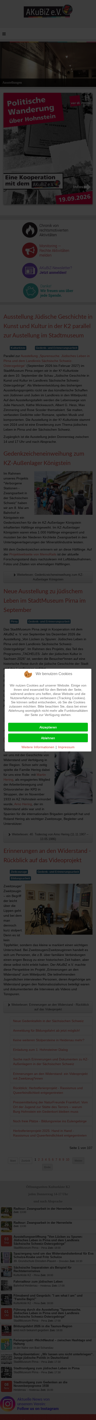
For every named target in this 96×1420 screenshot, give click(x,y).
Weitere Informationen (37, 747)
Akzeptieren (48, 727)
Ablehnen (48, 738)
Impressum (66, 747)
